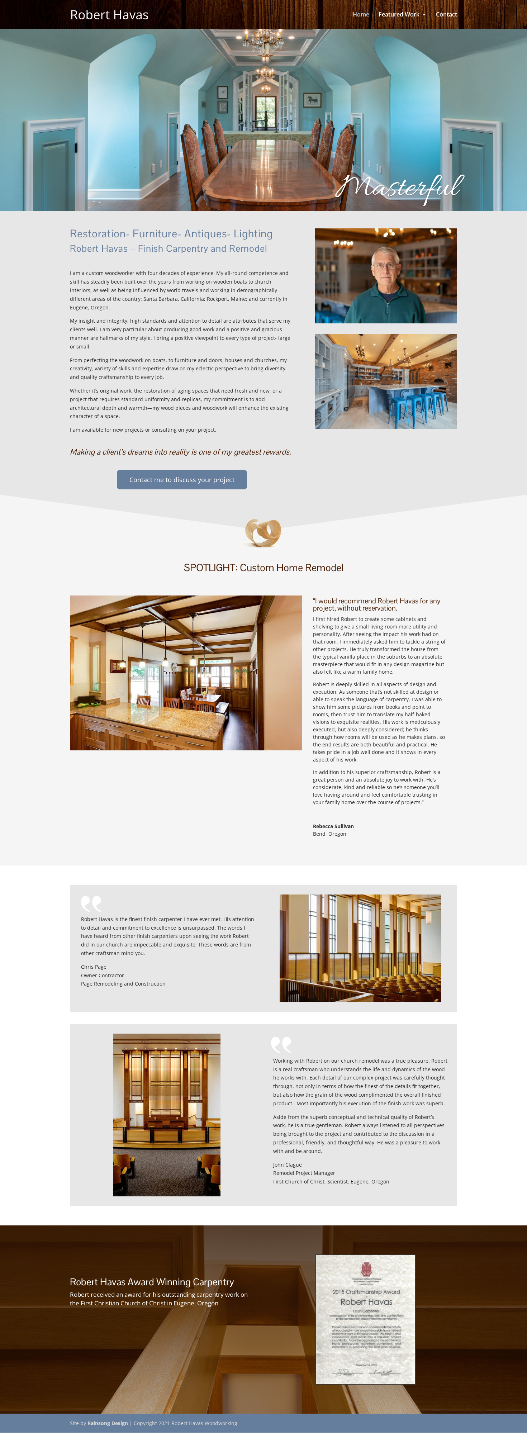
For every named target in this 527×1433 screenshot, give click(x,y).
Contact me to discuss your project (181, 479)
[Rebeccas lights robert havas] (186, 749)
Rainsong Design (107, 1423)
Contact (446, 15)
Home (361, 15)
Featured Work (399, 15)
